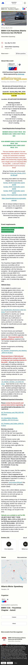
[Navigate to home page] (3, 2)
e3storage (20, 74)
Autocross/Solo (5, 7)
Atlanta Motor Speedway (8, 36)
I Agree (3, 663)
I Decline (10, 663)
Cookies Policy (12, 657)
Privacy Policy (21, 657)
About (14, 623)
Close (15, 663)
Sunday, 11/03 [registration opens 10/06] (14, 195)
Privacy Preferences (5, 659)
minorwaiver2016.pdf (15, 482)
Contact (14, 617)
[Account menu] (25, 3)
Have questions (21, 53)
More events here (22, 557)
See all (25, 537)
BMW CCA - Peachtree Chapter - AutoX (11, 9)
